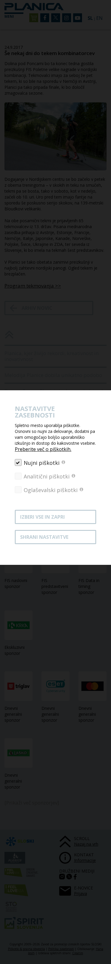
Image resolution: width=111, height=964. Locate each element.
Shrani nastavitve (44, 537)
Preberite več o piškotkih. (43, 449)
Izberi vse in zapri (42, 517)
